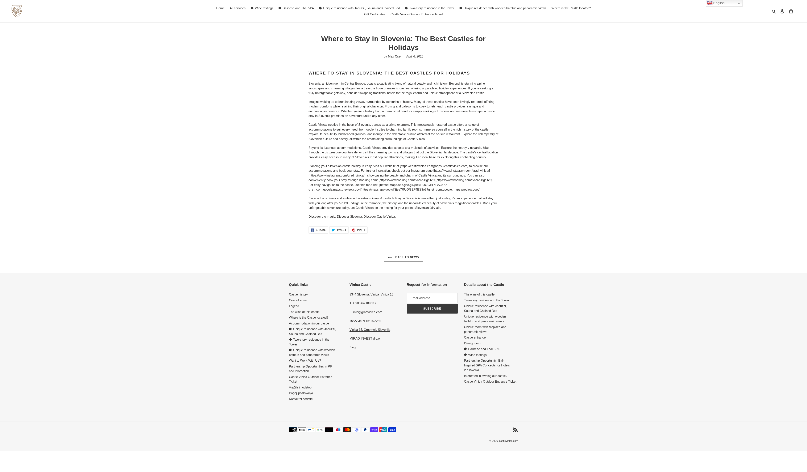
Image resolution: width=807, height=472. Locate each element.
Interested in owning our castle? (485, 376)
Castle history (298, 294)
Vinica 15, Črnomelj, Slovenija (369, 329)
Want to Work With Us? (305, 360)
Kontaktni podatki (301, 399)
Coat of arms (298, 300)
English (718, 3)
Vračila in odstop (300, 387)
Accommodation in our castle (309, 323)
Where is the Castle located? (308, 317)
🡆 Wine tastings (475, 355)
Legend (294, 306)
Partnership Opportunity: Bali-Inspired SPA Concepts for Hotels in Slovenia (487, 365)
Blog (352, 347)
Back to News (406, 257)
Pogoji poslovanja (301, 393)
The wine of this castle (304, 312)
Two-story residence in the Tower (486, 300)
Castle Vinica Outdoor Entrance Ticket (490, 381)
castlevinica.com (508, 440)
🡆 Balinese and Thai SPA (482, 349)
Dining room (472, 343)
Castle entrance (475, 337)
